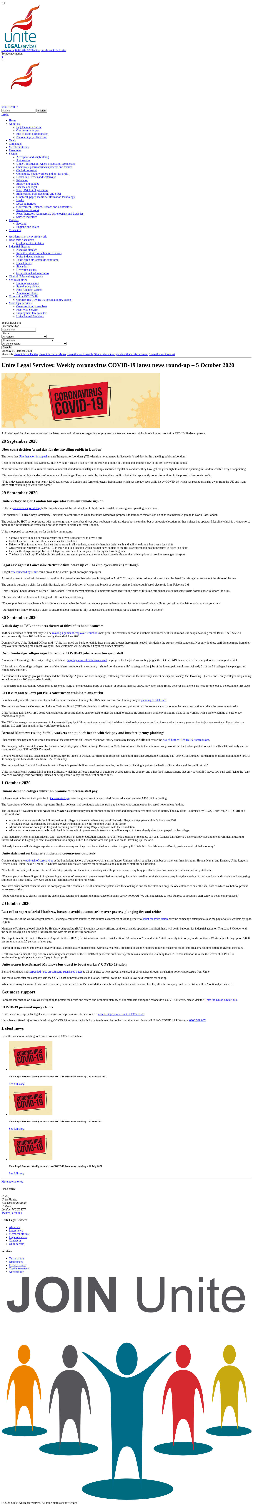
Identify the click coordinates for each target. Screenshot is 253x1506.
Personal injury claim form (31, 137)
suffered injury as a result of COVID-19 (121, 1014)
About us (14, 123)
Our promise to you (27, 130)
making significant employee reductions (75, 633)
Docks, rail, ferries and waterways (36, 177)
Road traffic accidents (21, 239)
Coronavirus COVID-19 (23, 296)
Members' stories (19, 147)
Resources (15, 150)
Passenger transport (27, 210)
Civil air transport (26, 170)
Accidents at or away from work (28, 236)
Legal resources (18, 1237)
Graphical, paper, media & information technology (45, 197)
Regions (14, 220)
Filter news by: (10, 326)
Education (22, 180)
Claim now (7, 50)
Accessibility (16, 1271)
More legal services (20, 303)
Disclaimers (16, 1261)
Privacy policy (17, 1265)
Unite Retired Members (30, 316)
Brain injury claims (27, 283)
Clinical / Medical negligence (26, 276)
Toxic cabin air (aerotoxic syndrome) (37, 259)
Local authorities (26, 203)
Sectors (13, 153)
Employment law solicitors (31, 313)
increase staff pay (60, 798)
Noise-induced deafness (30, 256)
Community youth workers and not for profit (42, 173)
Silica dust (22, 266)
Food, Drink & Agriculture (32, 190)
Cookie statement (19, 1268)
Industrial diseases (19, 246)
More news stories (12, 1181)
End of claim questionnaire (32, 133)
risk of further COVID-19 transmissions (186, 739)
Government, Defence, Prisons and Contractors (43, 206)
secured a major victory (27, 508)
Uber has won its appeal (33, 456)
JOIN (59, 50)
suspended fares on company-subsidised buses (55, 971)
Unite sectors (16, 1243)
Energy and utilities (27, 183)
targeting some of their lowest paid (87, 660)
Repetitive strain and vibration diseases (38, 253)
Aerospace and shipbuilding (32, 157)
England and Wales (27, 226)
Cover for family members (31, 306)
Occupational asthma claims (32, 273)
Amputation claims (27, 293)
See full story (16, 1084)
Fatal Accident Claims (29, 289)
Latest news (16, 1230)
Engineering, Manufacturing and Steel (38, 193)
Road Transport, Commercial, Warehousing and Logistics (49, 213)
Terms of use (16, 1258)
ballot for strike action (155, 918)
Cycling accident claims (30, 243)
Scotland (21, 223)
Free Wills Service (27, 309)
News (12, 140)
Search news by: (11, 322)
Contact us (15, 230)
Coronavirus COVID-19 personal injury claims (43, 299)
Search (42, 110)
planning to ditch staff (153, 700)
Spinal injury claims (27, 286)
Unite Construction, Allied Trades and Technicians (45, 163)
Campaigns (15, 143)
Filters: (5, 333)
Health (20, 200)
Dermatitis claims (26, 269)
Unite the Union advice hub (220, 999)
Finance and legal (26, 187)
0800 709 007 (23, 50)
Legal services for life (28, 127)
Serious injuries (18, 279)
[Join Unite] (126, 1499)
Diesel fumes (23, 263)
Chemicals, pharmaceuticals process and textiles (44, 167)
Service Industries (26, 216)
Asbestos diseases (26, 249)
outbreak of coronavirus (39, 860)
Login (5, 114)
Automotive (23, 160)
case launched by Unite (25, 572)
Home (12, 120)
